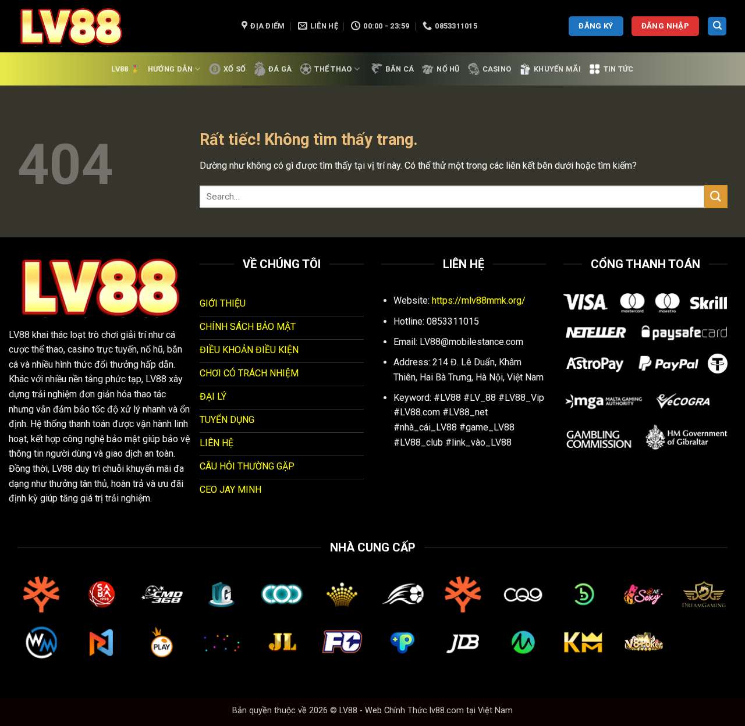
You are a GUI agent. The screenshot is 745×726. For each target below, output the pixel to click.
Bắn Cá (399, 69)
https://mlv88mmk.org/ (479, 300)
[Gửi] (716, 196)
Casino (497, 69)
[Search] (717, 26)
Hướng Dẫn (170, 69)
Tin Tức (619, 69)
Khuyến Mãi (557, 69)
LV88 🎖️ (125, 69)
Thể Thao (333, 69)
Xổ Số (235, 69)
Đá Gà (280, 69)
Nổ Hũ (448, 69)
